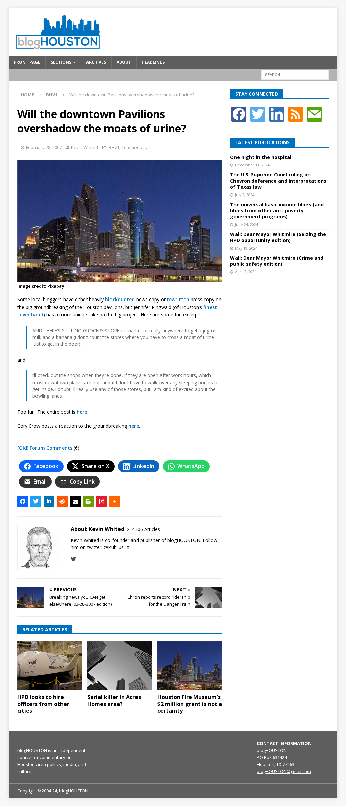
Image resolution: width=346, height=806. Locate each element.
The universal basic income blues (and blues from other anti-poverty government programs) (277, 210)
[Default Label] (295, 113)
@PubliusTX (116, 547)
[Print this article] (88, 501)
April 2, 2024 (245, 271)
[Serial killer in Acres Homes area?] (119, 665)
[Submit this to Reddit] (62, 501)
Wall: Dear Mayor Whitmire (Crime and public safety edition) (276, 261)
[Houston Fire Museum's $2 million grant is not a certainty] (189, 665)
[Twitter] (257, 113)
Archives (96, 62)
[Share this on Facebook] (22, 501)
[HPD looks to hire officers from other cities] (49, 665)
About (124, 62)
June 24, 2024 (246, 224)
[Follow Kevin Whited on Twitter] (73, 559)
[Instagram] (276, 113)
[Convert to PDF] (101, 501)
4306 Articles (146, 529)
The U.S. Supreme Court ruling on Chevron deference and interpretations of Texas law (278, 180)
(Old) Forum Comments (44, 448)
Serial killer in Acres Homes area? (114, 700)
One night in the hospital (260, 157)
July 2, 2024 (244, 194)
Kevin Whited (84, 147)
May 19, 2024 (246, 248)
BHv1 (114, 147)
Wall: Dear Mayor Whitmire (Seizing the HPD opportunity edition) (278, 237)
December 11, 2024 (252, 164)
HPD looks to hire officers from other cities (43, 704)
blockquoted (120, 299)
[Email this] (75, 501)
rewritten (178, 299)
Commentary (134, 147)
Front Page (27, 62)
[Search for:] (295, 74)
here (82, 412)
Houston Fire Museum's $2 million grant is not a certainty (189, 704)
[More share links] (114, 501)
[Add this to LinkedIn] (49, 501)
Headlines (153, 62)
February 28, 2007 (44, 147)
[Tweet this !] (35, 501)
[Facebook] (238, 113)
